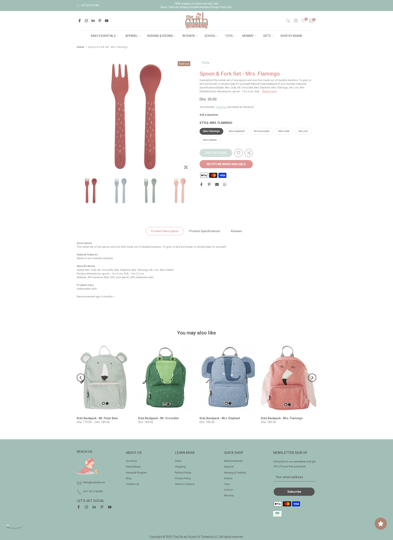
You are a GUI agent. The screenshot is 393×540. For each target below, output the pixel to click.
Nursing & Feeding (235, 472)
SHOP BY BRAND (291, 35)
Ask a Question (209, 114)
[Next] (312, 378)
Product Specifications (204, 231)
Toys (227, 484)
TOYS (229, 35)
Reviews (236, 231)
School (228, 489)
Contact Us (132, 484)
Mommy (229, 495)
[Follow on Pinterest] (100, 20)
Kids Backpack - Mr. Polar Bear (97, 418)
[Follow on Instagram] (86, 20)
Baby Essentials (233, 460)
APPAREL (131, 35)
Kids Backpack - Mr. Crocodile (158, 418)
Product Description (164, 231)
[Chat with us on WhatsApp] (14, 526)
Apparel (229, 466)
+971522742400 (90, 5)
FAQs (178, 460)
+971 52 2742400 (93, 491)
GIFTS (267, 35)
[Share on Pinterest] (209, 184)
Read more (269, 91)
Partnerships (133, 466)
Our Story (131, 460)
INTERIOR (189, 35)
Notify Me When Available (226, 164)
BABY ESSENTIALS (103, 35)
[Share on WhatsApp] (225, 184)
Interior (228, 478)
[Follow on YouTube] (106, 20)
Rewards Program (136, 472)
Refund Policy (183, 472)
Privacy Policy (183, 478)
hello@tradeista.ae (94, 482)
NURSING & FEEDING (160, 35)
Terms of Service (185, 484)
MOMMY (248, 35)
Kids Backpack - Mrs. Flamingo (282, 418)
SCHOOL (210, 35)
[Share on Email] (217, 184)
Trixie (206, 62)
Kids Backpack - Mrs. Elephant (220, 418)
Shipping (221, 106)
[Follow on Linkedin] (93, 20)
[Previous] (81, 378)
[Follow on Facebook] (79, 20)
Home (80, 47)
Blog (128, 478)
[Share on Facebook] (201, 184)
